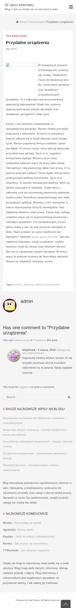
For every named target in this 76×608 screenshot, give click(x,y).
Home (23, 21)
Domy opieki (25, 529)
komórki (17, 284)
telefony (28, 284)
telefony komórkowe (47, 284)
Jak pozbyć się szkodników (31, 543)
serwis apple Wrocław (44, 236)
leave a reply (21, 340)
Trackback (40, 340)
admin (13, 49)
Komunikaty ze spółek (27, 522)
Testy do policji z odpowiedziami (35, 536)
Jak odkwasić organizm (35, 550)
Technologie (36, 21)
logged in (24, 386)
